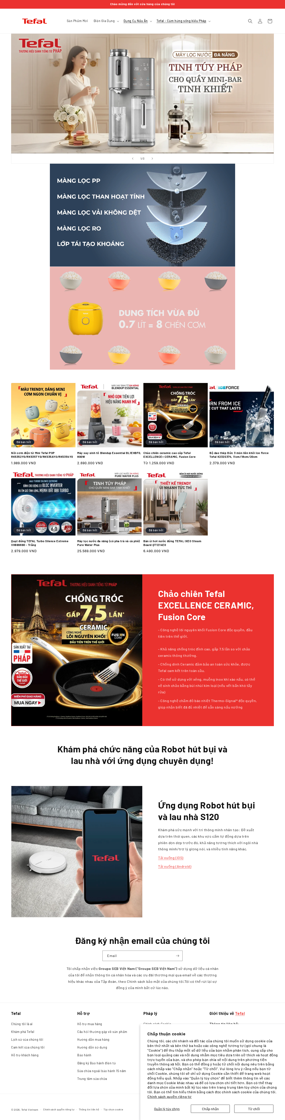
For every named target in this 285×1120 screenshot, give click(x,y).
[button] (106, 21)
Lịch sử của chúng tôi (27, 1039)
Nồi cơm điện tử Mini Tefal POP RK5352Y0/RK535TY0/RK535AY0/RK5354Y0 (42, 454)
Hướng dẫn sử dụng (92, 1047)
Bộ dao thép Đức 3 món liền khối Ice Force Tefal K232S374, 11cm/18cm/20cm (239, 454)
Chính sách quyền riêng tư (169, 1096)
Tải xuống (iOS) (170, 857)
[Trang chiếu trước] (133, 158)
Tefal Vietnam (29, 1109)
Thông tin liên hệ (89, 1109)
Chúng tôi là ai (22, 1024)
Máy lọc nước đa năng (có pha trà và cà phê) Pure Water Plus (108, 543)
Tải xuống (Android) (174, 866)
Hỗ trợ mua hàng (89, 1024)
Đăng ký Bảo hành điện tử (96, 1063)
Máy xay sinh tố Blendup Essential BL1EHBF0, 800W (109, 454)
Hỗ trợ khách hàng (25, 1055)
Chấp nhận (210, 1109)
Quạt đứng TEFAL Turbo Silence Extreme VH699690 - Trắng (39, 543)
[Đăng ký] (177, 956)
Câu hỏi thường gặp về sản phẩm (102, 1032)
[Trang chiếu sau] (152, 158)
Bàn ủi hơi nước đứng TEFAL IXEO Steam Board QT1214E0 (172, 543)
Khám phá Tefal (22, 1032)
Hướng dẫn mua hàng (93, 1039)
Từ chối (254, 1109)
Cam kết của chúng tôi (28, 1047)
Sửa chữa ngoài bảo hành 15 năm (101, 1071)
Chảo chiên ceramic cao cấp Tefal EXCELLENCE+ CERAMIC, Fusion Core (169, 454)
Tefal (240, 1013)
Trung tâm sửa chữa (92, 1079)
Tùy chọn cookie (113, 1109)
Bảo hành (84, 1055)
